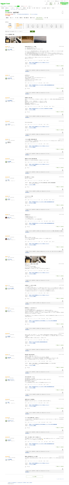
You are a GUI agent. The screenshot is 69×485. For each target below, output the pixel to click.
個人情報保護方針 (14, 482)
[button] (7, 39)
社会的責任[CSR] (19, 482)
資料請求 (30, 482)
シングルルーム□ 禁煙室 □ (32, 86)
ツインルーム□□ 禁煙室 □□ (32, 147)
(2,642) (39, 17)
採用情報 (24, 482)
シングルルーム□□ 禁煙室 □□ (32, 63)
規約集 (28, 482)
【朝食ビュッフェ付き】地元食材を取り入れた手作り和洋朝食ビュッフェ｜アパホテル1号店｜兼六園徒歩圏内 (43, 320)
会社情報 (9, 482)
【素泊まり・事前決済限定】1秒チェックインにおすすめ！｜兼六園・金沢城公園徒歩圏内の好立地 (41, 223)
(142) (26, 17)
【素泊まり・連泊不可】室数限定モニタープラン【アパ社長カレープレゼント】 (39, 62)
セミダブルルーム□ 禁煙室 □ (32, 425)
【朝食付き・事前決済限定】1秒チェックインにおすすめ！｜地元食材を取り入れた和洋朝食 (40, 108)
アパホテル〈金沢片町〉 (12, 12)
